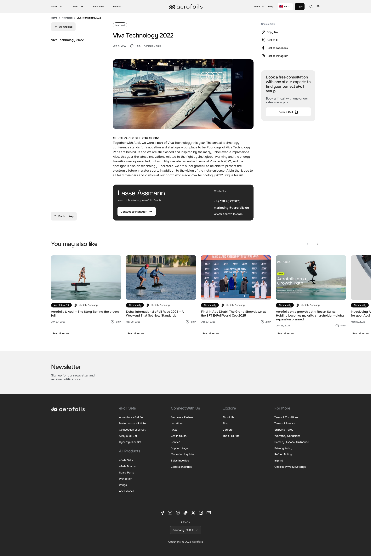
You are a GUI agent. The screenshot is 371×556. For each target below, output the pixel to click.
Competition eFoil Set (132, 429)
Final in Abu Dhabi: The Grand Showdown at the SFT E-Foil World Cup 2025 (233, 314)
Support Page (179, 448)
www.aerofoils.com (228, 214)
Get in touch (178, 436)
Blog (270, 6)
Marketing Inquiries (182, 454)
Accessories (126, 491)
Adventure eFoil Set (131, 417)
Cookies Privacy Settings (290, 466)
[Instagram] (177, 512)
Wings (123, 485)
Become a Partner (182, 417)
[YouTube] (170, 512)
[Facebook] (162, 512)
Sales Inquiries (180, 460)
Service (175, 442)
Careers (227, 429)
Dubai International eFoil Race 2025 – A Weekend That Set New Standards (155, 314)
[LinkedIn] (201, 512)
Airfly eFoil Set (128, 436)
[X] (193, 512)
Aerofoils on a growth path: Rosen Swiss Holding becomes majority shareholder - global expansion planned (310, 315)
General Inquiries (181, 466)
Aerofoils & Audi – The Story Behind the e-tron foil (85, 314)
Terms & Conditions (286, 417)
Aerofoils (197, 541)
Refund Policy (283, 454)
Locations (98, 6)
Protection (125, 478)
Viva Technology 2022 (67, 40)
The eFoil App (231, 436)
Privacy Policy (283, 448)
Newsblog (67, 17)
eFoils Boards (127, 466)
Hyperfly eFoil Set (130, 442)
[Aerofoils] (68, 412)
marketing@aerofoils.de (231, 208)
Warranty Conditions (287, 436)
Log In (299, 6)
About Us (259, 6)
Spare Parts (126, 472)
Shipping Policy (283, 429)
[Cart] (318, 7)
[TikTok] (185, 512)
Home (54, 17)
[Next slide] (316, 244)
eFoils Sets (126, 460)
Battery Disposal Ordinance (291, 442)
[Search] (311, 7)
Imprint (278, 460)
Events (117, 6)
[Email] (208, 512)
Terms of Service (284, 423)
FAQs (174, 429)
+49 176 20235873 (227, 201)
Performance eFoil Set (133, 423)
